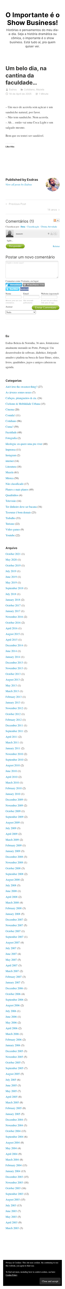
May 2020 (11, 559)
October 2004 (13, 1131)
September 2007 (14, 936)
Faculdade (11, 432)
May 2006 (11, 1022)
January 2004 (13, 1171)
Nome (8, 293)
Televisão (11, 501)
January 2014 (13, 657)
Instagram (11, 455)
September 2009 (14, 816)
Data (23, 226)
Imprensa (11, 449)
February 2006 (14, 1039)
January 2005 (13, 1114)
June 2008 (11, 891)
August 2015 (13, 634)
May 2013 (11, 685)
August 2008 (13, 879)
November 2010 (14, 754)
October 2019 (13, 565)
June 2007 (11, 954)
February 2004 (14, 1165)
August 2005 (13, 1074)
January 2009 (13, 851)
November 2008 (14, 862)
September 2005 (14, 1068)
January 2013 (13, 702)
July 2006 (11, 1011)
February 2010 (14, 788)
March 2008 (12, 902)
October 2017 (13, 605)
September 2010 (14, 759)
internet (10, 461)
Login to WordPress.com (34, 284)
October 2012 (13, 714)
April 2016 (12, 628)
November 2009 (14, 805)
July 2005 (11, 1079)
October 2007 (13, 931)
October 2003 (13, 1188)
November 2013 (14, 668)
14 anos (52, 210)
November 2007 (14, 925)
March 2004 (12, 1159)
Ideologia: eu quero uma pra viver (24, 444)
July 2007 (11, 948)
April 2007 (12, 965)
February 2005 (14, 1108)
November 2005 (14, 1056)
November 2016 (14, 616)
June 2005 (11, 1085)
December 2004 (14, 1119)
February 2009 (14, 845)
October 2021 (13, 554)
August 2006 (13, 1005)
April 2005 (12, 1096)
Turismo (10, 523)
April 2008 (12, 897)
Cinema (10, 409)
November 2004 (14, 1125)
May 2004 (11, 1148)
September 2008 (14, 874)
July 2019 (11, 571)
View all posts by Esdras (19, 184)
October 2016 (13, 622)
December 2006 (14, 988)
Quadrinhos (12, 495)
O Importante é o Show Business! (33, 19)
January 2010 (13, 794)
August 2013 (13, 679)
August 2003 (13, 1199)
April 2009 (12, 834)
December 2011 (14, 725)
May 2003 (11, 1216)
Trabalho (10, 518)
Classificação (33, 226)
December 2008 (14, 856)
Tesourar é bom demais (18, 512)
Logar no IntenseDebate (14, 284)
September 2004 (14, 1136)
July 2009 (11, 828)
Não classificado (15, 484)
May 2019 (11, 582)
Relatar (56, 246)
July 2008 (11, 885)
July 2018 (11, 594)
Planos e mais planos (17, 489)
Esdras (13, 89)
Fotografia (11, 438)
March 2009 (12, 839)
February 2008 (14, 908)
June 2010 (11, 771)
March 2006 (12, 1034)
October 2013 (13, 674)
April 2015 (12, 639)
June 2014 (11, 651)
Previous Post (17, 204)
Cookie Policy (11, 1275)
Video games (13, 529)
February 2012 (14, 719)
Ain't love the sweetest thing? (21, 386)
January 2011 (13, 748)
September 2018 (14, 588)
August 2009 (13, 822)
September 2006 (14, 999)
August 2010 (13, 765)
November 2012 (14, 708)
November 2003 (14, 1182)
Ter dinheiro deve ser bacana (21, 506)
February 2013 (14, 696)
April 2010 (12, 777)
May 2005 (11, 1091)
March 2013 (12, 691)
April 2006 (12, 1028)
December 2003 (14, 1176)
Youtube (10, 535)
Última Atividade (49, 226)
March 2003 (12, 1228)
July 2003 (11, 1205)
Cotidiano (29, 89)
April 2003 (12, 1222)
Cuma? (9, 426)
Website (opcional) (50, 293)
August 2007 (13, 942)
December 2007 (14, 919)
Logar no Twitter (12, 289)
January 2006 (13, 1045)
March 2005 (12, 1102)
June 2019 (11, 576)
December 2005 (14, 1051)
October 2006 (13, 994)
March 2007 (12, 971)
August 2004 (13, 1142)
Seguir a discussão (56, 220)
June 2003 (11, 1211)
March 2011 (12, 742)
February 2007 (14, 976)
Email (26, 293)
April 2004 (12, 1154)
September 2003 (14, 1194)
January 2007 (13, 982)
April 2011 (12, 736)
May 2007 (11, 959)
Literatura (11, 466)
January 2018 (13, 599)
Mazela (40, 89)
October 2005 (13, 1062)
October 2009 (13, 811)
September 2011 (14, 731)
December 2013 (14, 662)
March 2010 (12, 782)
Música (10, 478)
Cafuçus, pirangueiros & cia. (21, 398)
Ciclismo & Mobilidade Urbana (23, 403)
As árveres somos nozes (19, 392)
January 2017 (13, 611)
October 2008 (13, 868)
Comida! (10, 415)
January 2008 (13, 914)
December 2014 (14, 645)
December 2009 (14, 799)
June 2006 (11, 1016)
